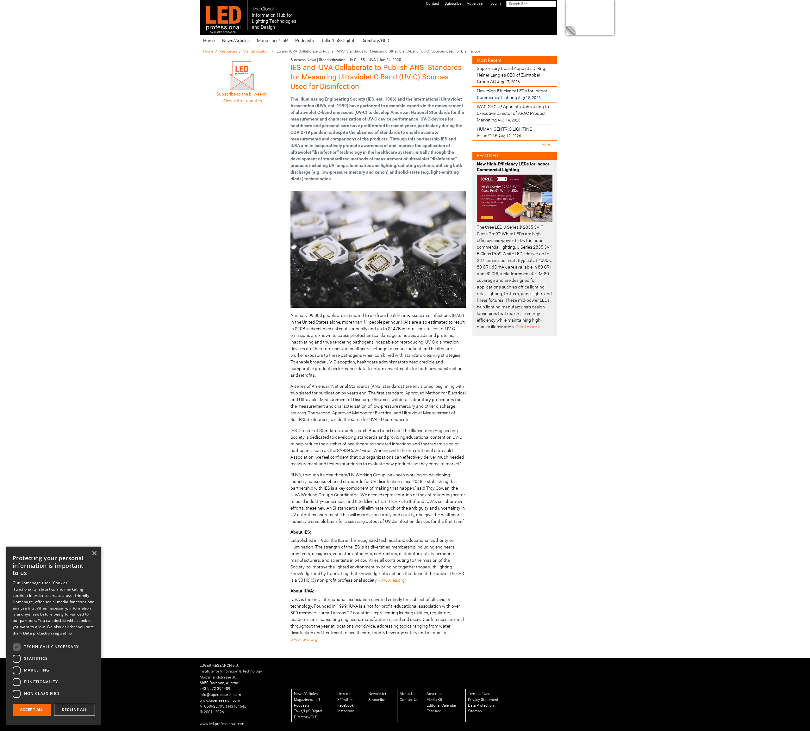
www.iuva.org (303, 639)
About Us (407, 693)
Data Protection (481, 705)
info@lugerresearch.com (220, 694)
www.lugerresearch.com (220, 700)
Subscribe (376, 699)
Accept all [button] (32, 709)
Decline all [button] (74, 709)
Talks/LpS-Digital (337, 40)
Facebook (345, 705)
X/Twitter (345, 699)
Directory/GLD (375, 40)
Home (209, 40)
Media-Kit (434, 699)
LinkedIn (344, 693)
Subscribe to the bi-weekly (241, 93)
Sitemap (475, 711)
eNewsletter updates (241, 100)
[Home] (223, 15)
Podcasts (304, 40)
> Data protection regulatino (46, 633)
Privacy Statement (483, 699)
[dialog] (53, 636)
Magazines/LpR (272, 40)
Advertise (434, 693)
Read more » (528, 326)
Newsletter (377, 693)
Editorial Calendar (441, 705)
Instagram (345, 711)
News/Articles (236, 40)
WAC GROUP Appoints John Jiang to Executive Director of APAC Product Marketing (513, 113)
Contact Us (409, 699)
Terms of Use (479, 693)
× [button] (94, 553)
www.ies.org (393, 580)
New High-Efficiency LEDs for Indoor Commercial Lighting (512, 94)
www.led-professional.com (222, 724)
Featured (434, 711)
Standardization (256, 51)
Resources (228, 51)
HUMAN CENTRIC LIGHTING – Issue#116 (506, 132)
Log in (495, 3)
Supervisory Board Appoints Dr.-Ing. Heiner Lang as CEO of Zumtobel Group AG (511, 75)
